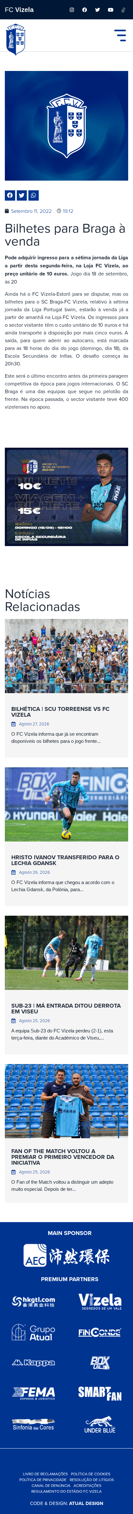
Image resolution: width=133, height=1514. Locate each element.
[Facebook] (84, 10)
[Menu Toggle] (120, 35)
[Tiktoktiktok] (123, 10)
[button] (10, 195)
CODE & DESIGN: (66, 1503)
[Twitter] (97, 10)
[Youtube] (110, 10)
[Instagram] (72, 10)
